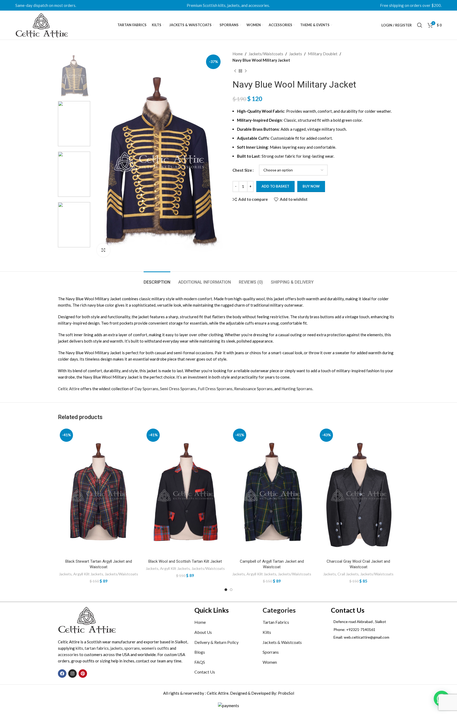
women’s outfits (155, 648)
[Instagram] (72, 673)
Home (237, 53)
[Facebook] (62, 673)
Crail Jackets (348, 574)
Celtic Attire (69, 388)
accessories (68, 654)
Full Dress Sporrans (215, 388)
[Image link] (87, 619)
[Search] (419, 25)
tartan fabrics (97, 648)
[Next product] (245, 71)
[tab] (157, 279)
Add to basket (275, 186)
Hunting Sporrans (296, 388)
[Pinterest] (83, 673)
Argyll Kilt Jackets (88, 574)
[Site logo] (41, 24)
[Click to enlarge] (103, 250)
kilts (79, 648)
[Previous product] (235, 71)
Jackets (295, 53)
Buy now (311, 186)
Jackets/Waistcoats (266, 53)
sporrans (132, 648)
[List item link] (365, 630)
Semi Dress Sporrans (178, 388)
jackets (116, 648)
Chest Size (242, 170)
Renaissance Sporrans (253, 388)
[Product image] (98, 491)
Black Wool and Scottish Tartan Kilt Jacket (185, 561)
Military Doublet (322, 53)
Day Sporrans (146, 388)
